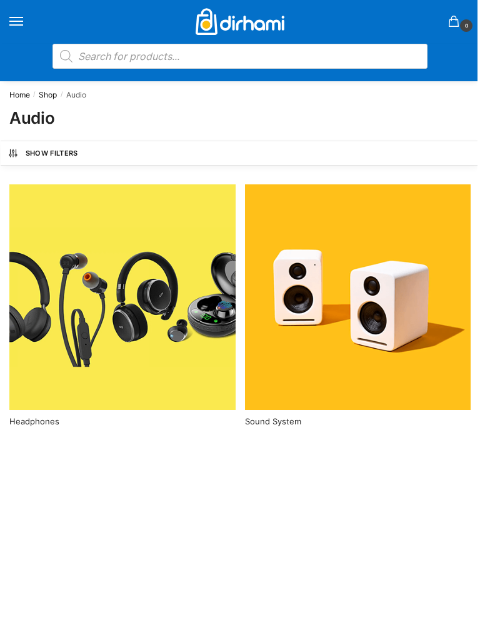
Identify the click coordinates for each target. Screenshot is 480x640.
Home (19, 94)
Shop (48, 94)
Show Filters (52, 153)
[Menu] (28, 21)
